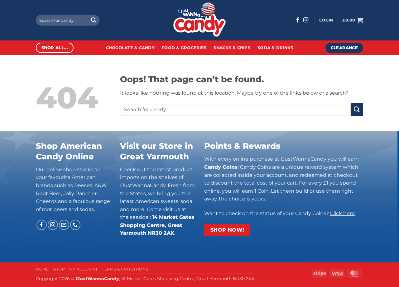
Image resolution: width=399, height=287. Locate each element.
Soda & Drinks (275, 47)
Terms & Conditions (125, 269)
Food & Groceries (184, 47)
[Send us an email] (64, 225)
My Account (83, 269)
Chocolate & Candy (130, 47)
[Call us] (75, 225)
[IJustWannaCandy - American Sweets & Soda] (199, 20)
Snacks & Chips (232, 47)
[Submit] (93, 20)
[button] (326, 20)
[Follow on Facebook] (297, 20)
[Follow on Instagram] (305, 20)
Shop (59, 269)
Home (42, 269)
